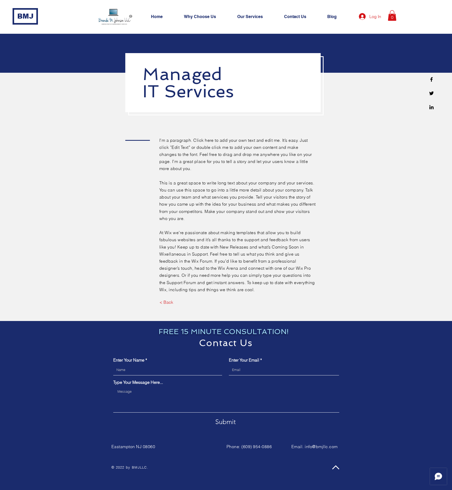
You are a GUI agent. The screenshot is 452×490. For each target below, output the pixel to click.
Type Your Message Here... (138, 382)
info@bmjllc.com (321, 446)
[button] (256, 16)
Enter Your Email (244, 360)
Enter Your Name (128, 360)
